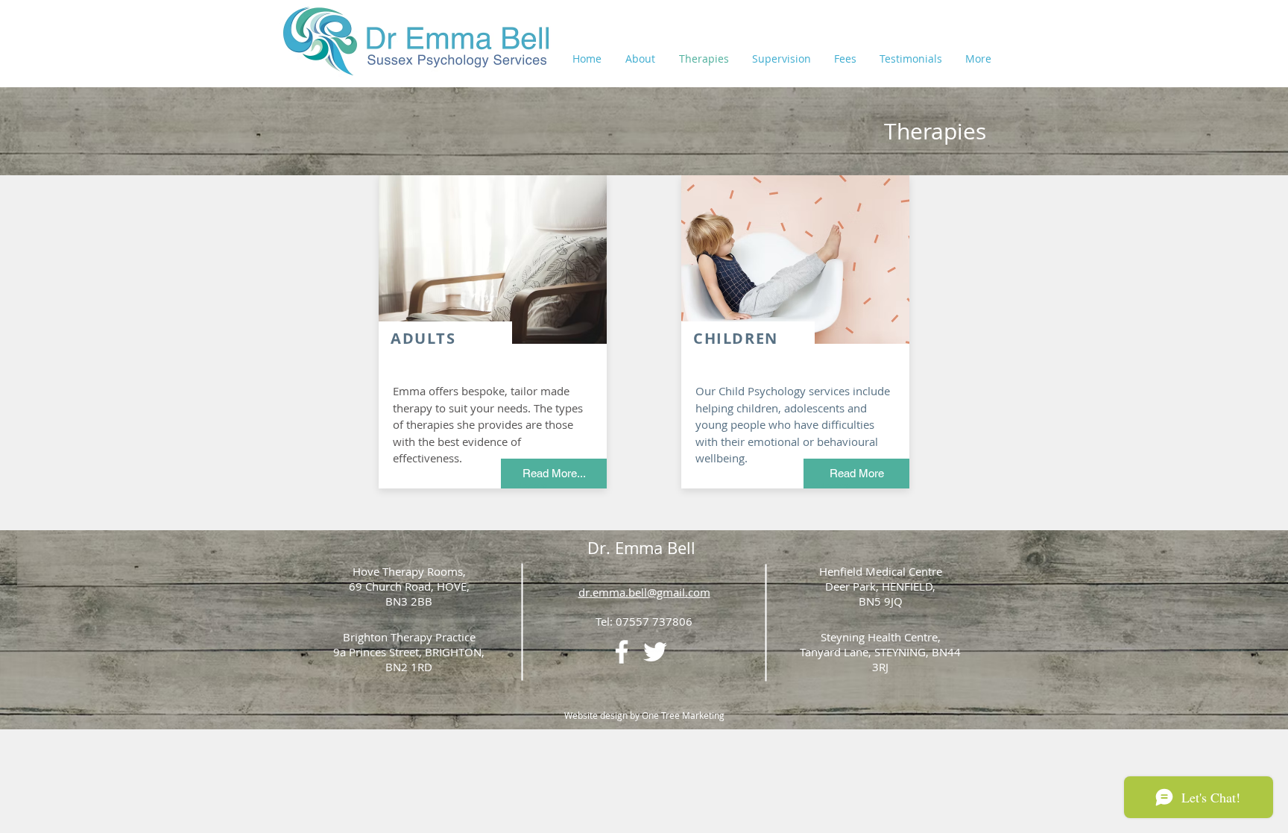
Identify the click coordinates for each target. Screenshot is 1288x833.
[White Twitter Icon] (655, 651)
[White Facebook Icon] (621, 651)
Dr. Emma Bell (643, 548)
